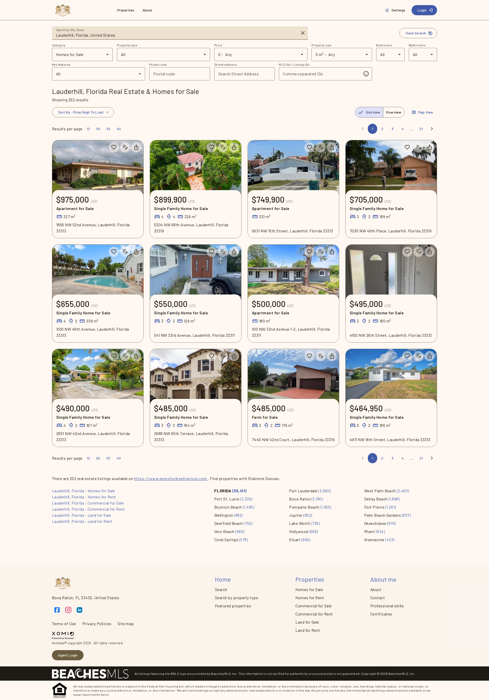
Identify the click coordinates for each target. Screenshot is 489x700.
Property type (127, 45)
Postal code (158, 64)
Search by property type (236, 597)
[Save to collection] (114, 147)
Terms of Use (64, 623)
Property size (321, 45)
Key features (61, 64)
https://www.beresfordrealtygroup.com (171, 478)
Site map (126, 623)
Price (218, 45)
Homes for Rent (309, 597)
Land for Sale (307, 622)
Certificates (381, 613)
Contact (377, 597)
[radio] (369, 112)
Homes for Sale (309, 589)
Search (221, 589)
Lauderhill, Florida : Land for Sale (81, 515)
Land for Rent (307, 630)
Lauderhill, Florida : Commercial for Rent (88, 509)
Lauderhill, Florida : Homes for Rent (84, 496)
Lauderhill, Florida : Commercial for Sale (88, 502)
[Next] (432, 129)
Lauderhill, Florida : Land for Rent (82, 521)
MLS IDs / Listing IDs (294, 64)
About (375, 589)
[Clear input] (303, 33)
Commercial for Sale (313, 605)
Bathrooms (417, 45)
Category (59, 45)
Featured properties (233, 605)
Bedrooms (384, 45)
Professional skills (387, 605)
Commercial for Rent (314, 613)
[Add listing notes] (125, 147)
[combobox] (176, 35)
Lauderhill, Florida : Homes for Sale (83, 490)
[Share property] (136, 147)
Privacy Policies (97, 623)
